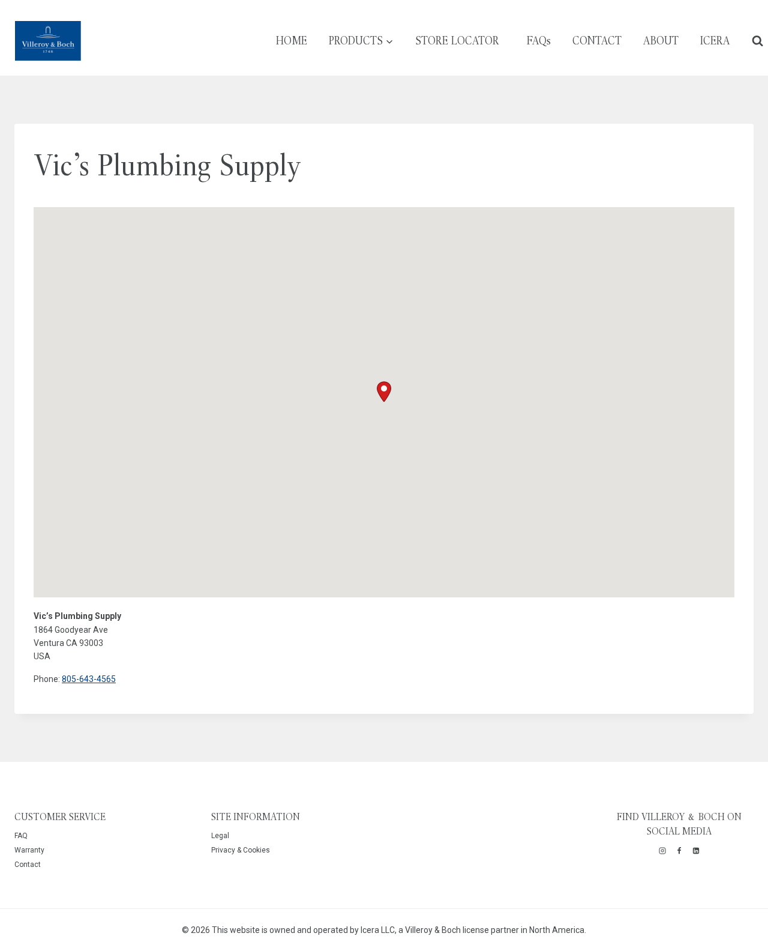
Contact (27, 864)
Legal (220, 836)
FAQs (539, 40)
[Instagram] (662, 851)
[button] (384, 391)
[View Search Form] (757, 40)
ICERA (715, 40)
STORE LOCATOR (457, 40)
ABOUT (661, 40)
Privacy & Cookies (240, 850)
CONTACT (597, 40)
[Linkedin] (696, 851)
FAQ (21, 836)
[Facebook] (679, 851)
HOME (291, 40)
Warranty (29, 850)
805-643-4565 (89, 679)
